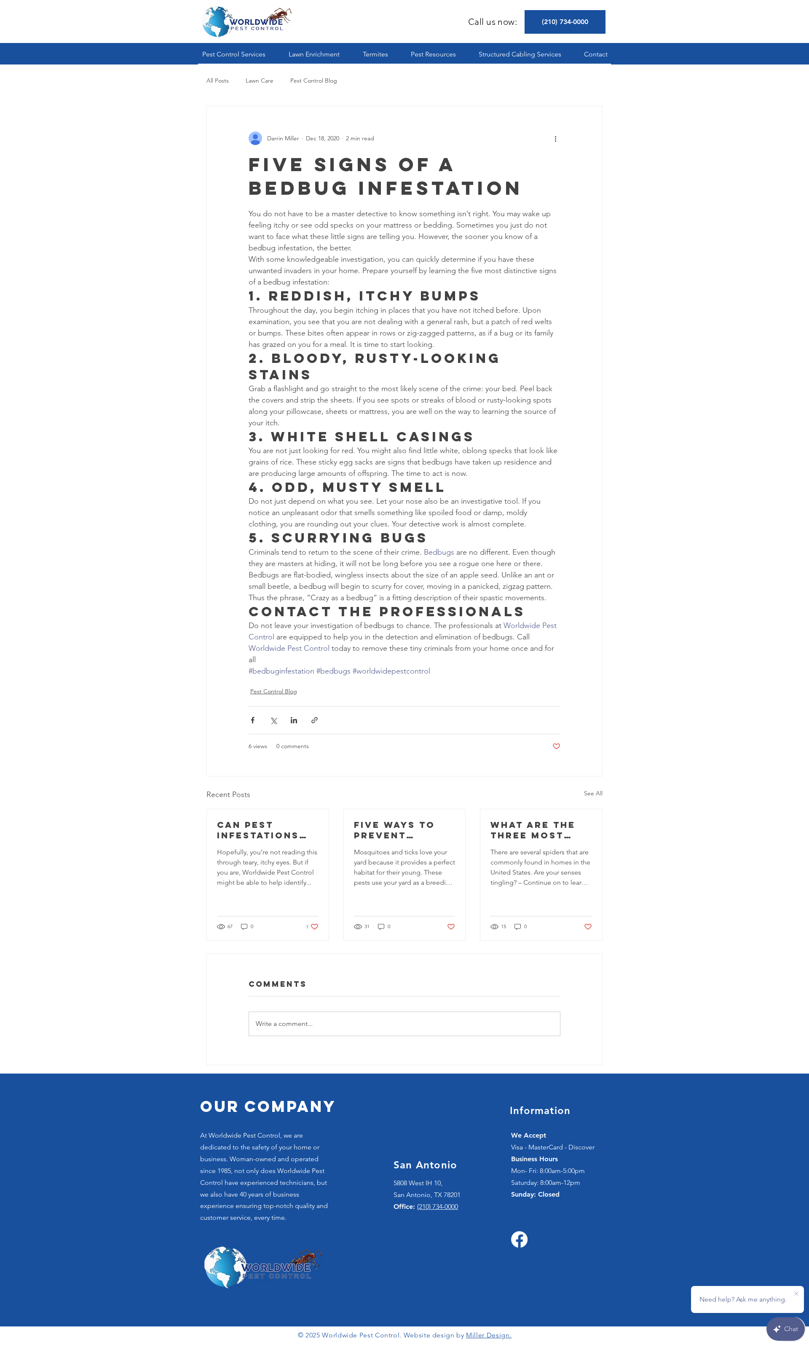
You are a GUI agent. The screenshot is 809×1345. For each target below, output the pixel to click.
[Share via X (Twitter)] (273, 720)
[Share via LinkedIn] (294, 720)
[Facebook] (519, 1239)
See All (593, 793)
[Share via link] (315, 720)
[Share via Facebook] (253, 720)
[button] (233, 54)
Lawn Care (259, 80)
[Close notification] (796, 1294)
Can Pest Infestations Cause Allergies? (258, 829)
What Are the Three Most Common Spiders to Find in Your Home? (539, 829)
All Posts (217, 80)
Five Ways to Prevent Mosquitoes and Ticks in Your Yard (394, 829)
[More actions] (555, 138)
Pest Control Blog (313, 80)
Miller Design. (489, 1335)
